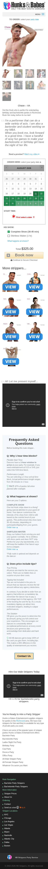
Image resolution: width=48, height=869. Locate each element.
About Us (8, 797)
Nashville (8, 835)
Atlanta (7, 828)
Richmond (20, 721)
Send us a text (14, 807)
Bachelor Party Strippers (14, 783)
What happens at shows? (18, 241)
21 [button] (35, 194)
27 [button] (30, 199)
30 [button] (6, 204)
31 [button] (13, 204)
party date (34, 19)
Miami (6, 832)
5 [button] (41, 204)
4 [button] (35, 204)
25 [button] (18, 199)
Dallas (6, 842)
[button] (6, 167)
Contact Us (24, 656)
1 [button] (18, 204)
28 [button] (35, 199)
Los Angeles (9, 821)
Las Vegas (8, 825)
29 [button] (41, 199)
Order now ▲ (12, 527)
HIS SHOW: (9, 227)
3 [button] (30, 204)
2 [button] (25, 204)
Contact (7, 804)
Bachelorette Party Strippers (16, 786)
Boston (7, 846)
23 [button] (6, 199)
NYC (6, 814)
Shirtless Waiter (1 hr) (21, 236)
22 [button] (41, 194)
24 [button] (13, 199)
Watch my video (31, 154)
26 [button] (25, 199)
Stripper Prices (10, 793)
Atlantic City (9, 839)
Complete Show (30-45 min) (25, 232)
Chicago (7, 818)
